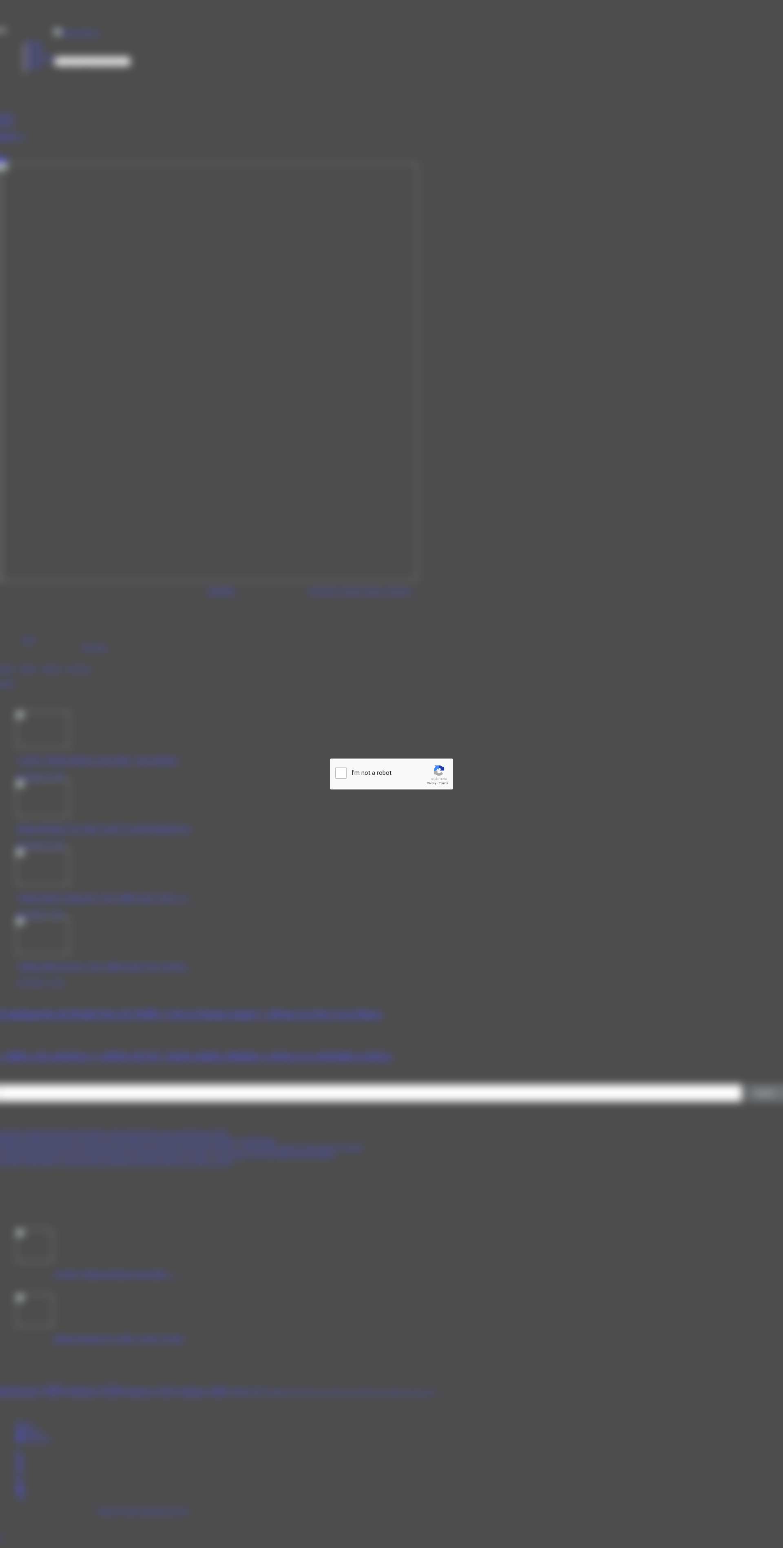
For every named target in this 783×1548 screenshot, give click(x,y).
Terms (443, 783)
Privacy (431, 783)
